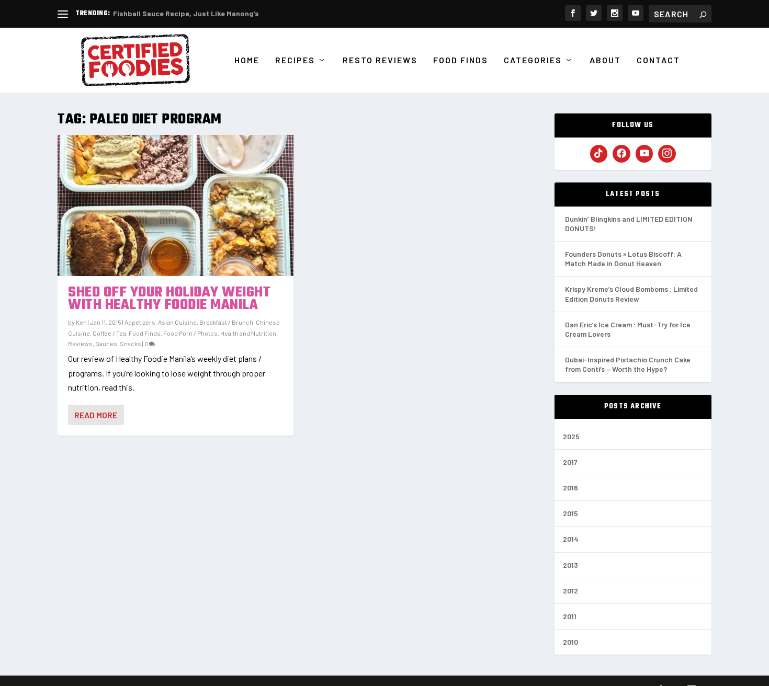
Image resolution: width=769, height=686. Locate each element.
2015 (570, 513)
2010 (570, 641)
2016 (570, 487)
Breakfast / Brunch (226, 322)
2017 (570, 462)
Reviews (80, 343)
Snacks (130, 343)
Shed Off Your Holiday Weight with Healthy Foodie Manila (169, 298)
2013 (570, 565)
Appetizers (140, 322)
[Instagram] (666, 153)
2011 (569, 616)
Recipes (295, 60)
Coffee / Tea (109, 333)
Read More (95, 415)
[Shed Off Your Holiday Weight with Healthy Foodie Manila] (175, 205)
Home (246, 60)
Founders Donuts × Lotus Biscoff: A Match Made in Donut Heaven (623, 258)
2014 (571, 538)
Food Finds (460, 60)
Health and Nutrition (248, 333)
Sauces (106, 343)
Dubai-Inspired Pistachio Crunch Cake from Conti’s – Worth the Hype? (628, 364)
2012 (570, 590)
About (605, 60)
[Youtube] (644, 153)
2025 (571, 436)
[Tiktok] (598, 153)
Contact (658, 60)
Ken (81, 322)
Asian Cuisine (177, 322)
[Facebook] (621, 153)
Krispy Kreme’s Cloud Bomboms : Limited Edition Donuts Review (631, 293)
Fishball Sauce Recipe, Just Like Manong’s (186, 13)
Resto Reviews (380, 60)
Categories (533, 60)
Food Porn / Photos (190, 333)
